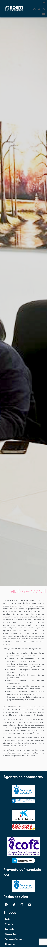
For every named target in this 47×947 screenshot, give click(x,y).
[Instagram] (43, 9)
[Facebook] (34, 9)
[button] (44, 3)
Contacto (9, 924)
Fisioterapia (10, 944)
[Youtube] (43, 14)
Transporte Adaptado (14, 939)
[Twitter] (39, 9)
